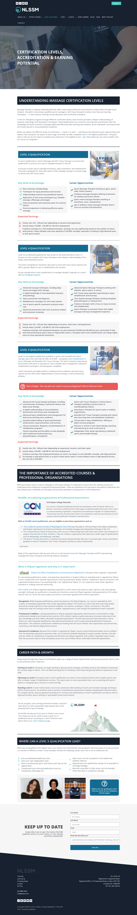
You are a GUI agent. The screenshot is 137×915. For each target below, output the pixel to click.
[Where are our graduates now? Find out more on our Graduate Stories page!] (104, 784)
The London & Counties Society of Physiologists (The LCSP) (47, 527)
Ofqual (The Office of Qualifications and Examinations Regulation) (57, 573)
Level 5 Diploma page (41, 721)
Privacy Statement (48, 907)
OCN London (23, 589)
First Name (74, 813)
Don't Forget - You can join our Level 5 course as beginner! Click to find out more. (64, 386)
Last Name (74, 820)
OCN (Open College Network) (59, 502)
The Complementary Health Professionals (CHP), (42, 532)
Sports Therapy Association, (38, 539)
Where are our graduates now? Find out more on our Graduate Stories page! (104, 791)
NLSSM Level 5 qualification (36, 521)
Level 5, (85, 134)
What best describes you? (79, 836)
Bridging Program (32, 275)
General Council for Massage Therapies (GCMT (81, 553)
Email (72, 828)
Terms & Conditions (28, 909)
